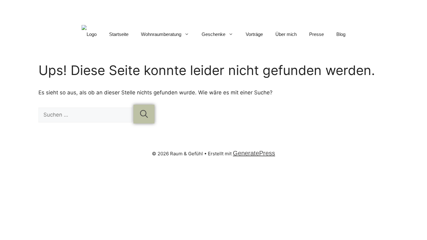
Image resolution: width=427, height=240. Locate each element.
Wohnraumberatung (161, 34)
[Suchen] (143, 114)
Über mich (286, 34)
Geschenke (213, 34)
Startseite (118, 34)
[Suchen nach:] (85, 115)
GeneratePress (254, 153)
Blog (340, 34)
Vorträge (254, 34)
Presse (316, 34)
